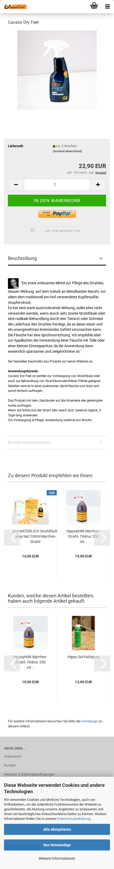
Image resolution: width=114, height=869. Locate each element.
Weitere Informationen (57, 858)
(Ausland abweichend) (67, 151)
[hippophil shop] (13, 6)
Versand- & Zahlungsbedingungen (29, 774)
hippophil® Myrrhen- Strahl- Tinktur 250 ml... (83, 536)
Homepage (89, 721)
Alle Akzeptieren (57, 829)
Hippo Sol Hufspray (83, 657)
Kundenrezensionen (29, 442)
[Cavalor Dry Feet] (57, 70)
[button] (16, 185)
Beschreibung (22, 258)
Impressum (12, 756)
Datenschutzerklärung (73, 819)
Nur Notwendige (57, 845)
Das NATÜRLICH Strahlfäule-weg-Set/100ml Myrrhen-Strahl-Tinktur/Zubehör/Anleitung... (35, 536)
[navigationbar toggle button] (107, 6)
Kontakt (10, 765)
